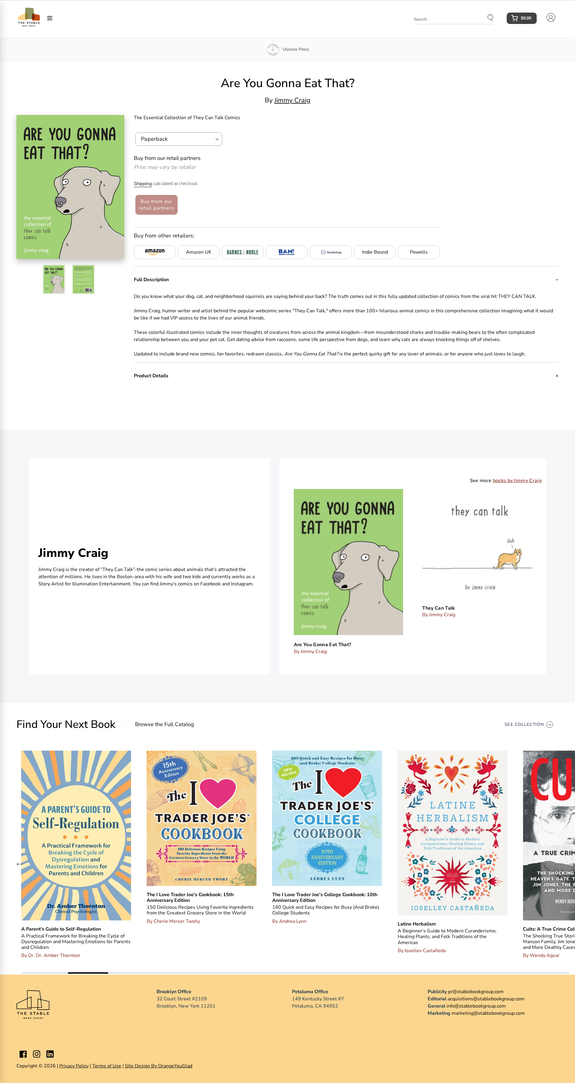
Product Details (151, 375)
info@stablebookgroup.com (476, 1006)
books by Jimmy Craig (517, 480)
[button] (19, 863)
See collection (524, 724)
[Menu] (50, 17)
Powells (419, 252)
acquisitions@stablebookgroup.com (486, 999)
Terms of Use (106, 1066)
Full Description (151, 279)
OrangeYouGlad (175, 1066)
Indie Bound (375, 252)
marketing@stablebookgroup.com (488, 1013)
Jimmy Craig (292, 100)
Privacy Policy (74, 1066)
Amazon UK (198, 252)
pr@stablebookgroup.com (476, 991)
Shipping (143, 184)
